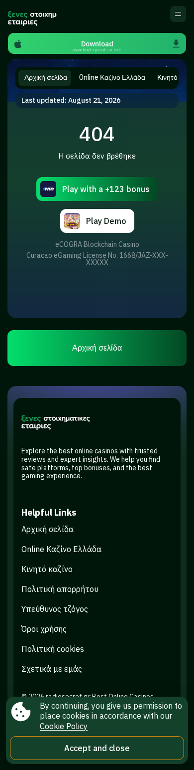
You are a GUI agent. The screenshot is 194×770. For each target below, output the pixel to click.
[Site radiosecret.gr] (32, 16)
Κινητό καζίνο (47, 569)
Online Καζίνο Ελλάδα (61, 549)
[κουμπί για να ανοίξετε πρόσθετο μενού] (178, 14)
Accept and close (97, 748)
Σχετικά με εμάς (51, 669)
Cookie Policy (64, 726)
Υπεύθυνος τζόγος (54, 609)
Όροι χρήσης (44, 629)
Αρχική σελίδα (97, 348)
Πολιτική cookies (52, 649)
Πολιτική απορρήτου (59, 589)
